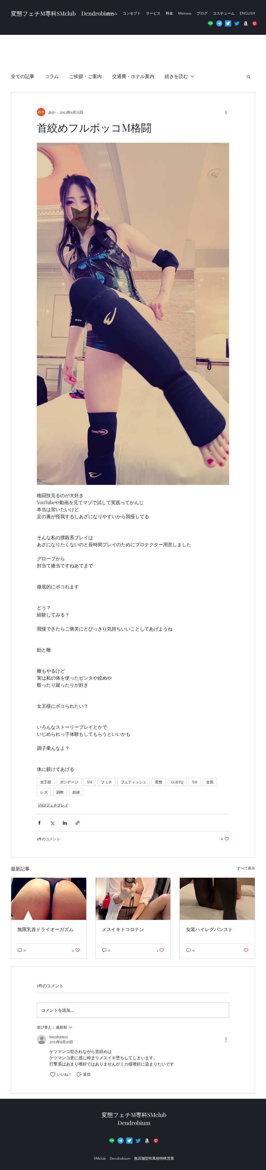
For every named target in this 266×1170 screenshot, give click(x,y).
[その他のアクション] (226, 112)
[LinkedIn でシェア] (64, 822)
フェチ (106, 781)
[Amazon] (246, 23)
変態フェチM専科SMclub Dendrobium (137, 1119)
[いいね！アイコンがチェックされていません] (52, 1074)
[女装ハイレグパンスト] (217, 899)
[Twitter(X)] (228, 23)
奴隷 (76, 792)
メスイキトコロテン (123, 929)
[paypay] (156, 1141)
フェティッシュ (133, 781)
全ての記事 (22, 76)
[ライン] (210, 23)
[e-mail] (219, 23)
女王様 (45, 781)
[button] (254, 23)
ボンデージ (69, 781)
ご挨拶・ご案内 (85, 76)
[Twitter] (237, 23)
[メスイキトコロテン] (133, 899)
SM (89, 781)
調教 (60, 792)
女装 (210, 781)
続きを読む (176, 76)
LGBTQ (177, 781)
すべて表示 (246, 868)
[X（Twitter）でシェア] (52, 822)
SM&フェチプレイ (53, 805)
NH (194, 781)
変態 (158, 781)
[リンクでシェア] (77, 822)
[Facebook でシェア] (39, 822)
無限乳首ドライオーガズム (45, 929)
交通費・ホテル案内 (133, 76)
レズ (44, 792)
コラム (52, 76)
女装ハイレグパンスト (209, 929)
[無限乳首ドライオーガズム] (48, 899)
